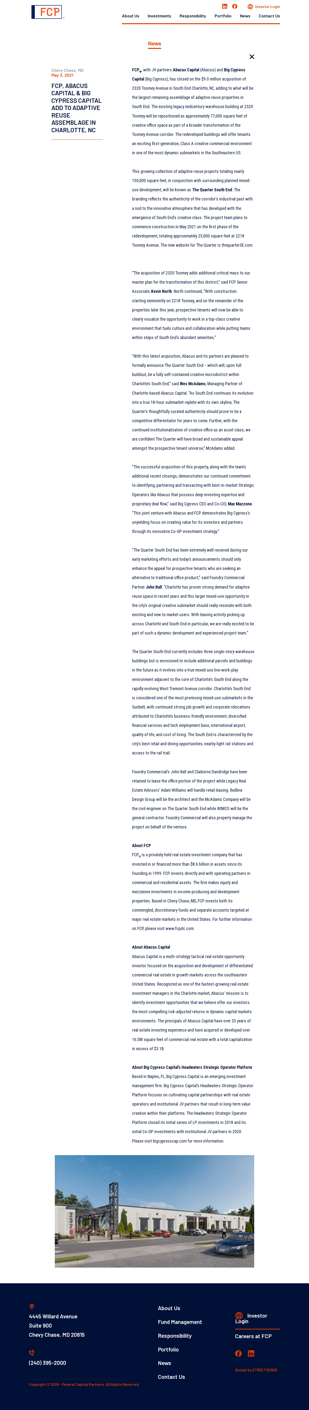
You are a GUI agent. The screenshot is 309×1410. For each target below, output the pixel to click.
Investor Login (267, 6)
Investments (159, 15)
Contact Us (269, 15)
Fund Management (180, 1321)
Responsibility (193, 15)
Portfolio (223, 15)
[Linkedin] (225, 7)
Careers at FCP (253, 1336)
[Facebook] (234, 7)
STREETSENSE (265, 1370)
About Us (130, 15)
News (245, 15)
